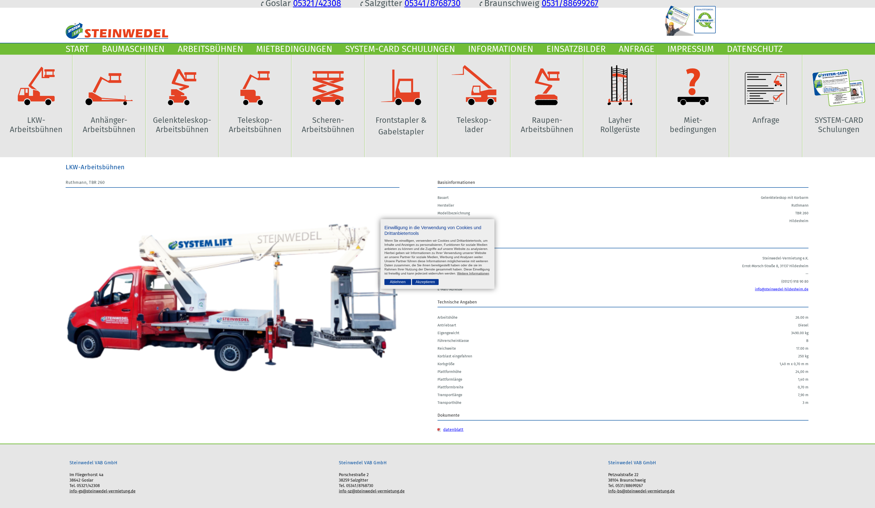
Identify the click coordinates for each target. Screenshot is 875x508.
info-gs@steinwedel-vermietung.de (102, 491)
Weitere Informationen (473, 273)
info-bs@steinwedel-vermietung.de (641, 491)
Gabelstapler (401, 131)
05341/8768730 (432, 3)
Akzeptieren (425, 282)
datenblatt (453, 429)
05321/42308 (317, 3)
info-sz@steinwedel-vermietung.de (372, 491)
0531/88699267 (570, 3)
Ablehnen (398, 282)
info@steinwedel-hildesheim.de (781, 289)
